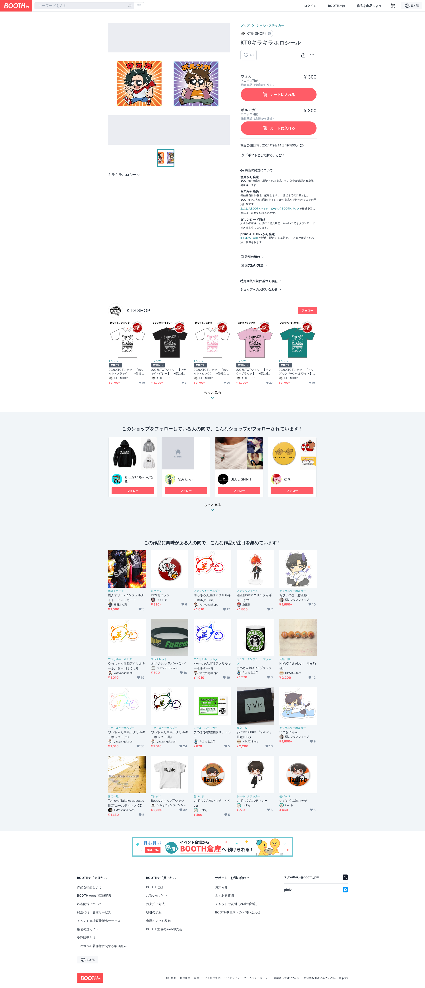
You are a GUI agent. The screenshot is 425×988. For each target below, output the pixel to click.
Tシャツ (113, 361)
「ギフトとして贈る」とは (263, 155)
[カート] (269, 33)
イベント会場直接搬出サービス (98, 921)
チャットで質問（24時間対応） (237, 904)
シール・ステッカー (270, 25)
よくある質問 (224, 895)
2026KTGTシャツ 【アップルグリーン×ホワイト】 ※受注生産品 (297, 371)
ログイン (310, 5)
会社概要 (171, 978)
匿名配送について (89, 904)
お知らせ (221, 887)
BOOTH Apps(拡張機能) (94, 895)
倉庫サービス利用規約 (207, 978)
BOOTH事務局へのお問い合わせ (237, 912)
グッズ (245, 25)
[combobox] (84, 5)
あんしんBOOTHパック (254, 208)
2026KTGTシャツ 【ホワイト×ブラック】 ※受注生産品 (126, 371)
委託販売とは (86, 937)
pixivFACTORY (249, 237)
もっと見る (212, 505)
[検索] (129, 6)
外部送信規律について (287, 978)
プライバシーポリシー (256, 978)
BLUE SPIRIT (241, 479)
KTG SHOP (138, 310)
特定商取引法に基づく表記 (259, 281)
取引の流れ (252, 257)
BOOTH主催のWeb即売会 (164, 929)
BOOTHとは (336, 5)
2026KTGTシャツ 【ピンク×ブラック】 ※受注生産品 (254, 371)
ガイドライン (232, 978)
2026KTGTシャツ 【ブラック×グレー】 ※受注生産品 (169, 371)
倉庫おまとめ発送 (158, 921)
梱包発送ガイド (88, 929)
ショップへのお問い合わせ (259, 289)
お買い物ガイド (157, 895)
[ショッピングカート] (393, 6)
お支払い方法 (254, 265)
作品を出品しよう (369, 5)
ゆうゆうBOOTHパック (285, 208)
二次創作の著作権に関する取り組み (102, 946)
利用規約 (185, 978)
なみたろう (186, 479)
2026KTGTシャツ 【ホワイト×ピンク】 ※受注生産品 (211, 371)
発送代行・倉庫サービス (94, 912)
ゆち (287, 479)
